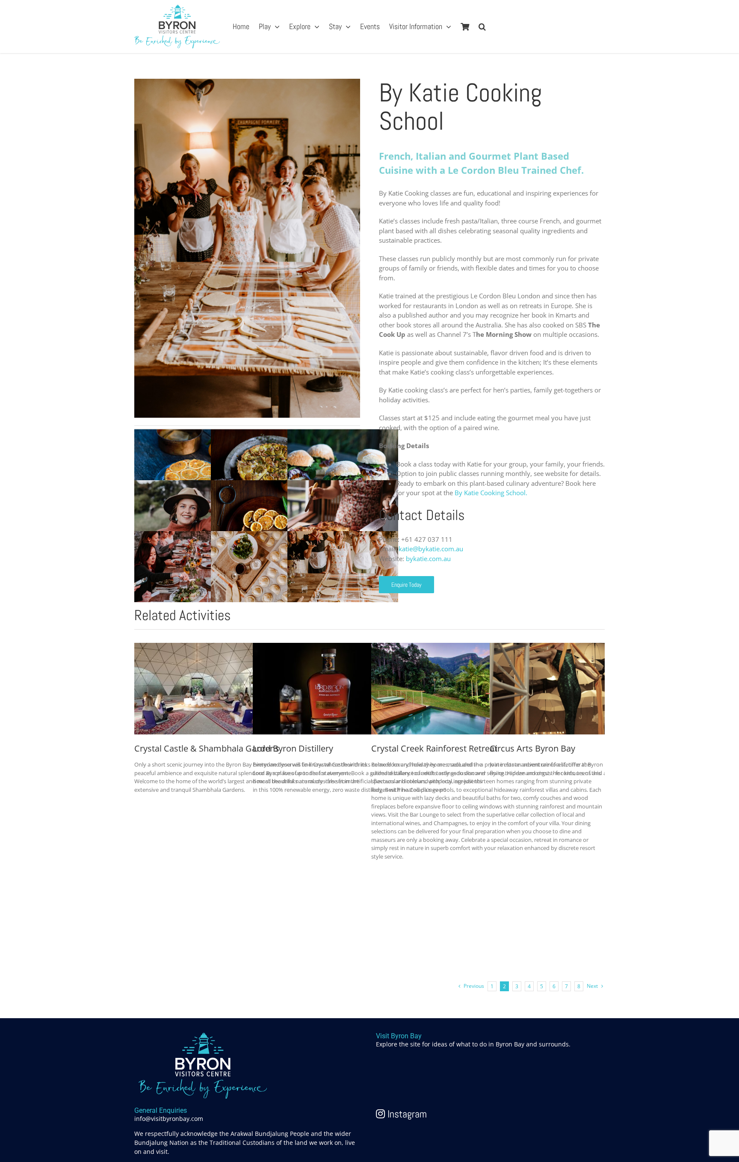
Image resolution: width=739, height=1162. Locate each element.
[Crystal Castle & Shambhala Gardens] (198, 647)
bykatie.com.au (428, 558)
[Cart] (464, 26)
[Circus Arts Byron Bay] (554, 647)
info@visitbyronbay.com (168, 1118)
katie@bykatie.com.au (431, 548)
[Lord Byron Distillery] (317, 647)
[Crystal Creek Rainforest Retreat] (435, 647)
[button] (482, 26)
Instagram (406, 1113)
